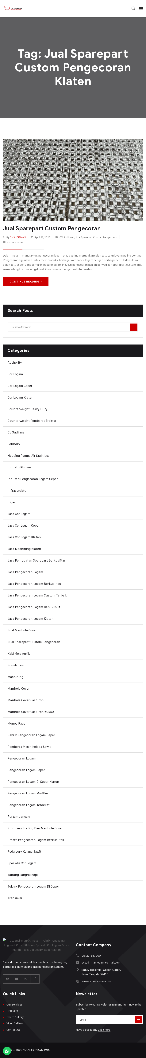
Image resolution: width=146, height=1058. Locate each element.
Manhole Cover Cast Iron (26, 700)
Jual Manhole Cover (22, 630)
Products (12, 1011)
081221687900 (91, 955)
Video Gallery (14, 1023)
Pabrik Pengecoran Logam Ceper (31, 735)
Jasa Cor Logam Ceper (24, 525)
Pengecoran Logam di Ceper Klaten (33, 782)
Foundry (14, 444)
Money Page (16, 723)
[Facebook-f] (35, 979)
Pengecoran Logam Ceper (26, 770)
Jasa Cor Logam (19, 514)
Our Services (14, 1004)
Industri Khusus (20, 467)
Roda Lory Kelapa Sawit (24, 851)
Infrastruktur (18, 490)
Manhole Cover (19, 688)
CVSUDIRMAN (18, 237)
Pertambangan (19, 816)
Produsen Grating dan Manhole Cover (35, 828)
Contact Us (13, 1029)
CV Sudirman (67, 237)
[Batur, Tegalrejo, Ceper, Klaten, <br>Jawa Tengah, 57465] (77, 970)
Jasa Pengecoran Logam (25, 572)
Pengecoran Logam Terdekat (29, 805)
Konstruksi (16, 665)
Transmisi (15, 898)
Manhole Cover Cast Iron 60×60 (31, 712)
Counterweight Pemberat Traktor (32, 421)
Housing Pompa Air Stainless (28, 456)
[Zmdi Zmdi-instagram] (7, 979)
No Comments (15, 242)
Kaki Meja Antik (19, 653)
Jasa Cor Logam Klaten (24, 537)
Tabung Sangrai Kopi (23, 875)
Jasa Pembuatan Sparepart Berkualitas (37, 560)
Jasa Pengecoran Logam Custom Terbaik (37, 595)
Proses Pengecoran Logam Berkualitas (36, 840)
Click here (104, 1029)
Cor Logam (15, 374)
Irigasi (12, 502)
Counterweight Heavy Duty (28, 409)
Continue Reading (25, 281)
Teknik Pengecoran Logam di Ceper (33, 886)
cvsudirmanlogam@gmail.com (101, 962)
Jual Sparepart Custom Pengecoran (52, 228)
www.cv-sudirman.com (96, 981)
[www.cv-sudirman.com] (77, 981)
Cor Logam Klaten (20, 397)
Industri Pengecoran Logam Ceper (33, 479)
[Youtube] (16, 979)
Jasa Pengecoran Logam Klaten (31, 619)
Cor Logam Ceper (20, 386)
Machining (15, 677)
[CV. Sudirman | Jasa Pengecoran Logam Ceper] (13, 8)
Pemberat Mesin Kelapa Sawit (29, 747)
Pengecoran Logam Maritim (28, 793)
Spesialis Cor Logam (22, 863)
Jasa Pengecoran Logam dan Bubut (34, 607)
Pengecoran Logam (22, 758)
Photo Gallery (15, 1017)
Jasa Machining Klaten (24, 549)
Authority (15, 362)
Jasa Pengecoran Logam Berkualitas (34, 584)
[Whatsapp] (25, 979)
